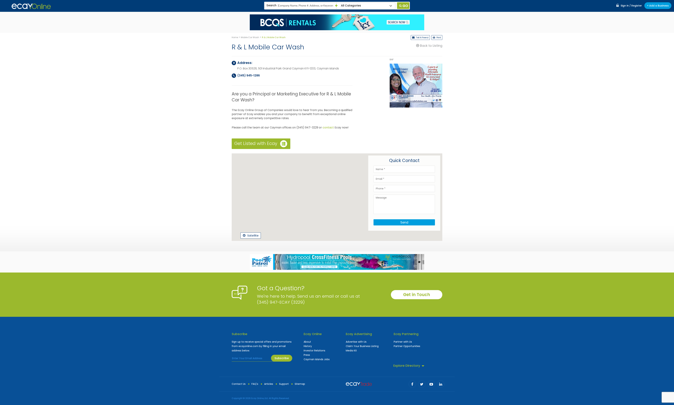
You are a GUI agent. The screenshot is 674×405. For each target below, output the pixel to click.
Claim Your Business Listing (362, 346)
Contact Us (239, 384)
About (307, 342)
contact (328, 127)
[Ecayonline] (31, 6)
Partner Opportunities (407, 346)
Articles (268, 384)
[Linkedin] (440, 384)
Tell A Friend (421, 37)
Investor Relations (314, 350)
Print (438, 37)
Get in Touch (416, 294)
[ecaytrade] (359, 383)
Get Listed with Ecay (255, 143)
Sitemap (300, 384)
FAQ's (255, 384)
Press (307, 355)
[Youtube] (431, 384)
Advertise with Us (356, 342)
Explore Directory (406, 365)
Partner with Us (403, 342)
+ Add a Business (658, 5)
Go (405, 5)
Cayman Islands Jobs (317, 359)
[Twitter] (421, 384)
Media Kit (351, 350)
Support (284, 384)
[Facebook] (412, 384)
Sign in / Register (631, 5)
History (308, 346)
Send (404, 222)
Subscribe (282, 358)
